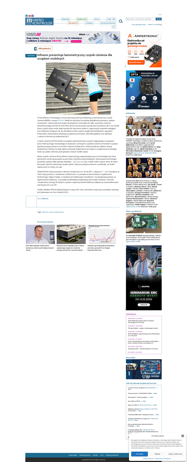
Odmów (157, 454)
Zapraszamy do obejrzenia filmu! (145, 153)
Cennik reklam (73, 455)
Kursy (97, 19)
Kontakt (95, 455)
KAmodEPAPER (150, 388)
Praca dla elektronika (139, 25)
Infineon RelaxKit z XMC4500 (148, 409)
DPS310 (61, 120)
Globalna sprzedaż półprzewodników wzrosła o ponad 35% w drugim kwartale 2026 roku (101, 247)
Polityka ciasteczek (148, 458)
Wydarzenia (81, 19)
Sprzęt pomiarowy (108, 23)
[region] (144, 335)
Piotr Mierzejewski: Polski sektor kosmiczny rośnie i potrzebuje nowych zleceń (40, 247)
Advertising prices (85, 455)
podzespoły (59, 212)
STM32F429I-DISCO (144, 405)
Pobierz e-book (155, 25)
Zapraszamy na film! (133, 206)
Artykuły (89, 23)
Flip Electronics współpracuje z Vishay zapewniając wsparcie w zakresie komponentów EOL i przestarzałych (70, 247)
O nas (101, 455)
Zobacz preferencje (175, 454)
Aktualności (73, 23)
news (51, 212)
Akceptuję (139, 454)
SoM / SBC (111, 19)
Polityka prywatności (112, 455)
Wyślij (159, 19)
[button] (183, 436)
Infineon (45, 198)
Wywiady (65, 19)
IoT (114, 27)
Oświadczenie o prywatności (163, 458)
